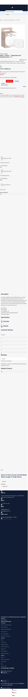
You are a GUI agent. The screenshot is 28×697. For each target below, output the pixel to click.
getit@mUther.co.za (5, 509)
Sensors (18, 20)
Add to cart (9, 81)
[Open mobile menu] (1, 8)
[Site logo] (14, 7)
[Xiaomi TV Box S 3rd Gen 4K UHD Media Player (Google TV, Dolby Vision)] (14, 419)
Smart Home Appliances (6, 629)
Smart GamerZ (4, 631)
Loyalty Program (4, 644)
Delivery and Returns (5, 659)
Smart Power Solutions (5, 636)
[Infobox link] (14, 492)
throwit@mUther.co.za (5, 511)
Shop (2, 639)
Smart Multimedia (4, 633)
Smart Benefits (4, 651)
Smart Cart (3, 648)
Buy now (17, 81)
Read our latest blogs (6, 621)
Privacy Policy (4, 666)
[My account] (26, 8)
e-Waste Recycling (5, 653)
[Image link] (6, 567)
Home (1, 20)
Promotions (3, 642)
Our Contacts (3, 661)
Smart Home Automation (9, 20)
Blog (2, 663)
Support (2, 657)
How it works (21, 96)
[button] (5, 486)
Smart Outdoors (4, 627)
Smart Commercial (5, 646)
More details (2, 189)
